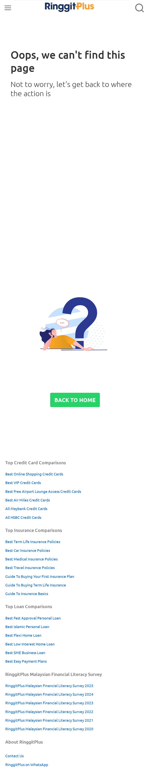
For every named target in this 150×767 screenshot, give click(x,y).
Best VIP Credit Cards (23, 483)
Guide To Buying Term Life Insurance (35, 585)
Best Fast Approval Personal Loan (33, 618)
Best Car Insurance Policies (27, 550)
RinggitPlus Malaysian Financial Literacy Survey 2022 (49, 712)
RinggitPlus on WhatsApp (26, 765)
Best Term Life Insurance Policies (32, 542)
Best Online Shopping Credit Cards (34, 474)
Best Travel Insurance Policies (30, 568)
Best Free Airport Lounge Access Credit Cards (43, 491)
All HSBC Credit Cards (23, 517)
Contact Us (14, 756)
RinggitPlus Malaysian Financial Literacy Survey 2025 (49, 686)
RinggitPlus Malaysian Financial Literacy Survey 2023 (49, 703)
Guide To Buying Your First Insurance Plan (39, 576)
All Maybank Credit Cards (26, 509)
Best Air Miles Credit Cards (27, 500)
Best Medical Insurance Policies (31, 559)
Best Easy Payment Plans (26, 661)
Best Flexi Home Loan (23, 635)
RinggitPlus (61, 8)
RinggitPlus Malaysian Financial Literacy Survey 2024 (49, 694)
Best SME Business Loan (25, 653)
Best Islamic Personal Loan (27, 627)
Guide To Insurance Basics (26, 594)
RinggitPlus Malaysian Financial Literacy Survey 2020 (49, 729)
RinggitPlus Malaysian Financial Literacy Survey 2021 (49, 720)
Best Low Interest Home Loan (30, 644)
